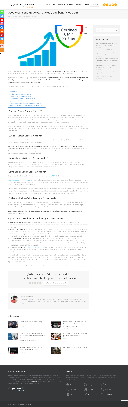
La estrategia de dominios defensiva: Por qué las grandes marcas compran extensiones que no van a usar (106, 74)
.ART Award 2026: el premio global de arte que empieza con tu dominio (75, 334)
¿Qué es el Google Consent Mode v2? (20, 94)
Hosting (90, 385)
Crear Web (73, 389)
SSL (71, 394)
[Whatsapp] (2, 12)
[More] (2, 50)
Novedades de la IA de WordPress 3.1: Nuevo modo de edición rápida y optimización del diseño (74, 324)
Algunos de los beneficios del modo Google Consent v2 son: (27, 105)
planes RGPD (52, 176)
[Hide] (0, 53)
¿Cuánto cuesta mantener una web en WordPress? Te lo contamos (106, 66)
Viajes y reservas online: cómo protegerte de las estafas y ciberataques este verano (107, 59)
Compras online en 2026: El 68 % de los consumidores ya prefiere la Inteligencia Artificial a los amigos (106, 52)
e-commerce (108, 394)
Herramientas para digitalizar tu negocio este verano (32, 323)
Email (106, 385)
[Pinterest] (2, 35)
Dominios (72, 385)
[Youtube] (2, 20)
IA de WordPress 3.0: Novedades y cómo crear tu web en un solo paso (32, 348)
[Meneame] (2, 42)
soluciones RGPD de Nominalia (19, 180)
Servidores (108, 389)
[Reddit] (2, 31)
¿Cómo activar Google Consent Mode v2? (21, 101)
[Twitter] (2, 16)
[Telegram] (2, 38)
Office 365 (90, 389)
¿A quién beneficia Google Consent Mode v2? (22, 98)
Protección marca (92, 394)
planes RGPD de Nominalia (36, 247)
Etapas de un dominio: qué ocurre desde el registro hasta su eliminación (106, 44)
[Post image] (13, 324)
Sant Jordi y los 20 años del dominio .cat (75, 347)
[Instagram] (2, 23)
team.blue (34, 381)
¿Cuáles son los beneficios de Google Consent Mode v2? (26, 103)
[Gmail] (2, 46)
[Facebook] (2, 27)
